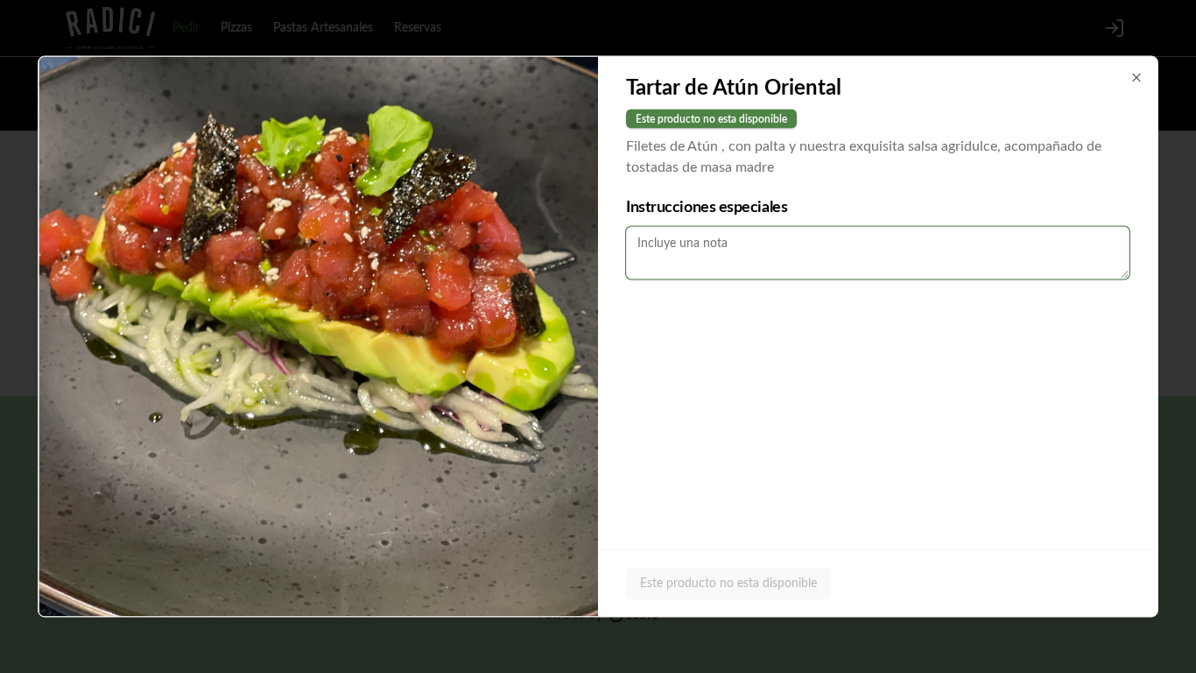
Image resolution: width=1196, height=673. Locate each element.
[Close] (1136, 78)
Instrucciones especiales (706, 208)
